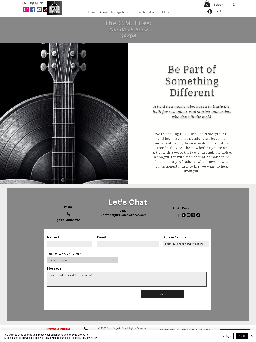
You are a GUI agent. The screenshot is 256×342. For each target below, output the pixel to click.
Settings (226, 336)
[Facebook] (32, 9)
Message (54, 268)
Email (101, 237)
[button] (207, 3)
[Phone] (68, 214)
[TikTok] (46, 9)
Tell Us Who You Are (63, 253)
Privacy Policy (89, 337)
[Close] (252, 336)
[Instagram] (26, 9)
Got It (242, 336)
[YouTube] (39, 9)
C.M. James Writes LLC (187, 329)
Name (52, 237)
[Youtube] (189, 215)
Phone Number (176, 237)
